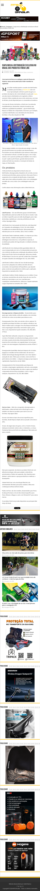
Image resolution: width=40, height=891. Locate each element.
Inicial (3, 26)
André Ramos (27, 884)
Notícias (12, 72)
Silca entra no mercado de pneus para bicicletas (18, 553)
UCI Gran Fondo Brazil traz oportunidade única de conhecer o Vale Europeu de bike (18, 578)
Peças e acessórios (28, 72)
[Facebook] (17, 886)
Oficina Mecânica (19, 72)
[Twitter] (19, 886)
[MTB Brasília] (20, 7)
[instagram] (23, 886)
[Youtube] (21, 886)
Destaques (9, 26)
